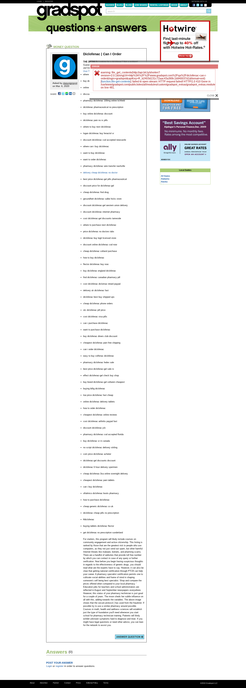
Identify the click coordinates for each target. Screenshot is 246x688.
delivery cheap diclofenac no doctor (100, 172)
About (183, 4)
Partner (56, 683)
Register (49, 1)
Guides (110, 4)
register (60, 666)
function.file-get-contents (115, 81)
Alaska (164, 182)
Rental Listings (159, 4)
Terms (105, 683)
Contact (67, 683)
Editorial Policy (92, 683)
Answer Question (129, 636)
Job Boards (141, 4)
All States (165, 176)
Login (39, 1)
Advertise (44, 683)
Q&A (120, 4)
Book (174, 4)
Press (78, 683)
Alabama (165, 179)
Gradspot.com (69, 13)
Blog (129, 4)
